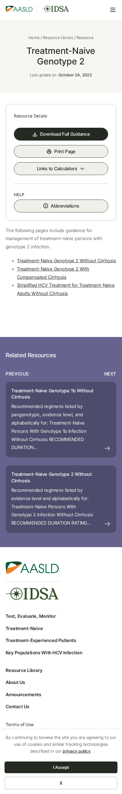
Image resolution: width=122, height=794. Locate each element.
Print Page (65, 151)
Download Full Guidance (65, 134)
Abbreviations (65, 206)
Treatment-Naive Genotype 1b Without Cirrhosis (52, 394)
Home (34, 37)
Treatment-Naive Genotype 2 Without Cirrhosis (66, 260)
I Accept (61, 767)
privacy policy (77, 751)
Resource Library (58, 37)
